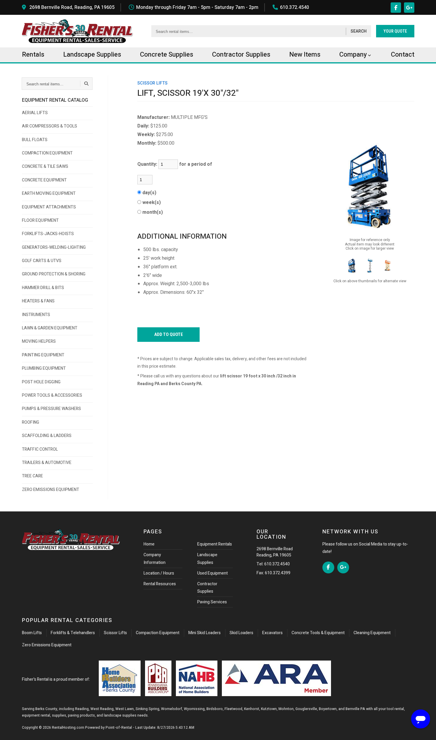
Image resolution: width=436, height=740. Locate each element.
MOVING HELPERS (39, 341)
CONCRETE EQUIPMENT (44, 180)
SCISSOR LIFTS (152, 83)
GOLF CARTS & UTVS (41, 261)
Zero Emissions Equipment (46, 645)
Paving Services (212, 602)
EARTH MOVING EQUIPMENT (49, 193)
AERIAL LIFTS (35, 113)
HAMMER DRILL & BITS (43, 288)
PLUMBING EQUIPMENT (44, 368)
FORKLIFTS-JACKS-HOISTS (48, 234)
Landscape (92, 54)
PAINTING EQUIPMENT (43, 355)
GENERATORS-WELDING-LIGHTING (54, 247)
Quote (395, 31)
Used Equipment (212, 573)
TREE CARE (32, 476)
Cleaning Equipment (372, 633)
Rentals (33, 54)
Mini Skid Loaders (204, 633)
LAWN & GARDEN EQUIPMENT (49, 328)
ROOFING (30, 422)
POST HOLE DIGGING (41, 382)
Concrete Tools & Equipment (318, 633)
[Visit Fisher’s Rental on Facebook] (396, 7)
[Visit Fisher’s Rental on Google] (409, 7)
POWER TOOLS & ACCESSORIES (52, 395)
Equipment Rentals (214, 544)
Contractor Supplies (207, 587)
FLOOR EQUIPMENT (40, 220)
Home (149, 544)
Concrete (166, 54)
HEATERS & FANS (38, 301)
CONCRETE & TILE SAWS (45, 166)
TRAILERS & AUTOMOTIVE (46, 463)
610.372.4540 (294, 7)
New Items (304, 54)
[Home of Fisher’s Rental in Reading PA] (77, 31)
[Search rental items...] (86, 84)
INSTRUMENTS (36, 315)
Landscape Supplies (207, 558)
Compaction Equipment (157, 633)
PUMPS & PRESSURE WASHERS (51, 409)
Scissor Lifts (115, 633)
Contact (402, 54)
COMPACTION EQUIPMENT (47, 153)
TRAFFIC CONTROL (40, 449)
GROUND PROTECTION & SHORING (53, 274)
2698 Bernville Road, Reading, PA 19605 (71, 7)
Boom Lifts (32, 633)
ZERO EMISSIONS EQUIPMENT (50, 490)
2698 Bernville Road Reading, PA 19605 (275, 552)
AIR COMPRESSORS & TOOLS (49, 126)
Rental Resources (160, 584)
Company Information (155, 558)
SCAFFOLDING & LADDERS (46, 436)
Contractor (241, 54)
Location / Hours (159, 573)
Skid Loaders (241, 633)
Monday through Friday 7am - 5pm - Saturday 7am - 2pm (197, 7)
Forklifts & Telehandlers (73, 633)
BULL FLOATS (34, 140)
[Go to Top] (11, 729)
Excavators (272, 633)
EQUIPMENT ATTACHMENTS (49, 207)
